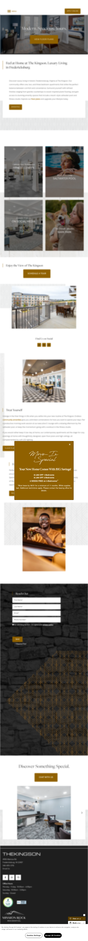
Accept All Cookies (53, 935)
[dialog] (44, 470)
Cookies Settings (34, 935)
